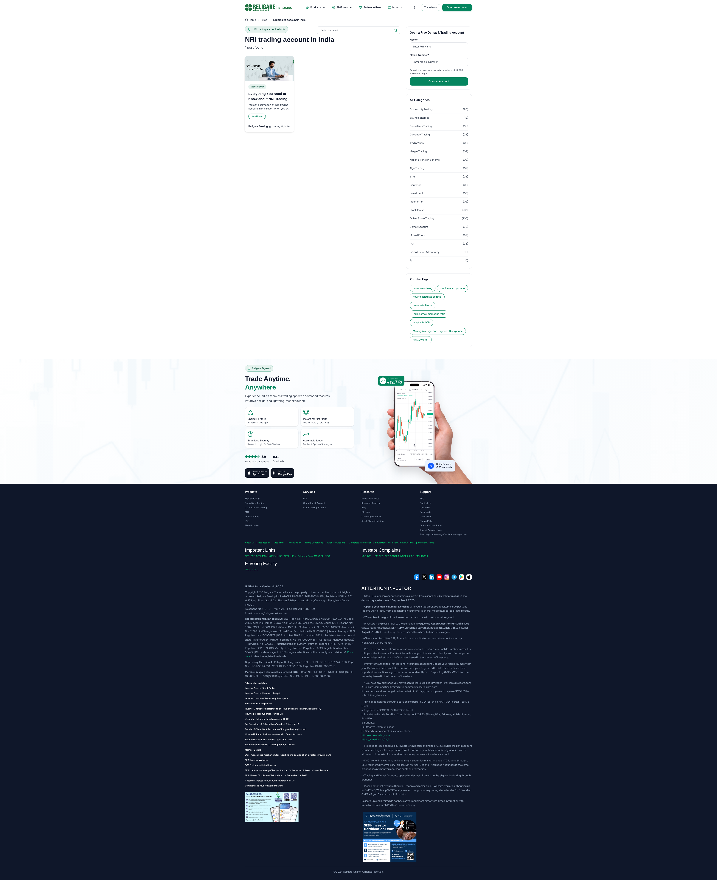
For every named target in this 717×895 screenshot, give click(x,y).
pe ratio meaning (422, 288)
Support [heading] (425, 492)
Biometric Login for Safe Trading (263, 444)
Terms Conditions (314, 542)
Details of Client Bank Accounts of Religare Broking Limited (275, 729)
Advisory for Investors (256, 683)
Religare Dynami (261, 368)
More (395, 7)
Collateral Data (305, 556)
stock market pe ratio (452, 288)
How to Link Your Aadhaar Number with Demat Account (273, 734)
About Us (249, 542)
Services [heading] (309, 492)
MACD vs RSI (421, 339)
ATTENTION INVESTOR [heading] (386, 588)
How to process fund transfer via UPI (264, 713)
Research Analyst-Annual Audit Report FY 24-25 (270, 780)
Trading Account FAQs (431, 530)
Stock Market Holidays (372, 521)
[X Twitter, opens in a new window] (424, 577)
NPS (305, 498)
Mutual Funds (252, 516)
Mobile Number (425, 55)
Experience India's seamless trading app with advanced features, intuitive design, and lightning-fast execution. (287, 398)
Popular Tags (419, 279)
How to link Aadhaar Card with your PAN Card (268, 739)
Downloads (425, 512)
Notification (264, 542)
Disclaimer (279, 542)
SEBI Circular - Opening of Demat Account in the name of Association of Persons (286, 770)
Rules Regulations (336, 542)
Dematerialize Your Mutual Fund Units (264, 785)
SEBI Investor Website (256, 760)
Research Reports (370, 503)
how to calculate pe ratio (427, 296)
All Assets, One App (257, 422)
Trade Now (430, 7)
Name (420, 39)
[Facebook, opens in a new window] (416, 577)
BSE (253, 556)
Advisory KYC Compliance (258, 703)
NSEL (286, 556)
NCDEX (272, 556)
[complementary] (358, 577)
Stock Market (257, 86)
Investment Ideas (370, 498)
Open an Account (457, 7)
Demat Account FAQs (431, 525)
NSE (247, 556)
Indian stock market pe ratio (429, 314)
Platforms (342, 7)
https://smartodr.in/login (375, 739)
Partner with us (372, 7)
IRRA (293, 556)
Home (252, 19)
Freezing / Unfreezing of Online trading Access (444, 534)
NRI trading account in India (289, 19)
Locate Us (425, 507)
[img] (417, 432)
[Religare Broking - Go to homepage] (271, 7)
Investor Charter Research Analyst (262, 693)
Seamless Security (258, 440)
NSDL (248, 569)
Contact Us (425, 503)
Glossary (365, 512)
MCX (264, 556)
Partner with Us (426, 542)
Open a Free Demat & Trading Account (437, 32)
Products (315, 7)
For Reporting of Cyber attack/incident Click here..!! (272, 724)
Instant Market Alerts (315, 418)
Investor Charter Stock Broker (260, 688)
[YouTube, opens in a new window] (439, 577)
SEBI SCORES (392, 556)
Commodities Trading (256, 507)
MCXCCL (318, 556)
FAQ (422, 498)
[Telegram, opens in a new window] (454, 577)
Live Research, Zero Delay (316, 422)
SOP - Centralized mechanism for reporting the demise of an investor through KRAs (288, 755)
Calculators (425, 516)
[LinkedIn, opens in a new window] (431, 577)
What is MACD (421, 322)
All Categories (420, 100)
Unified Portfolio (256, 418)
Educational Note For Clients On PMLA (395, 542)
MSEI (280, 556)
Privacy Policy (294, 542)
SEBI (258, 556)
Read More (257, 116)
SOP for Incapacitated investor (261, 765)
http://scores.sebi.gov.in (375, 735)
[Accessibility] (415, 7)
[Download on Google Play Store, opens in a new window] (461, 577)
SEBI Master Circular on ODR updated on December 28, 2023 (276, 775)
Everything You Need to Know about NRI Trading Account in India (267, 97)
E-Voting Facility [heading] (261, 563)
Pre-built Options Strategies (317, 444)
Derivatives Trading (254, 503)
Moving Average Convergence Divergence (438, 331)
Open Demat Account (314, 503)
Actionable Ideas (313, 440)
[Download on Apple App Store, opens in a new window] (469, 577)
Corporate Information (360, 542)
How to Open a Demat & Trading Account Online (270, 744)
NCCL (328, 556)
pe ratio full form (422, 305)
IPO (247, 521)
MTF (247, 512)
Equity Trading (252, 498)
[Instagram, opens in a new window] (446, 577)
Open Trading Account (314, 507)
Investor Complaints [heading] (381, 550)
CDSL (255, 569)
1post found (254, 47)
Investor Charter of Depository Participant (266, 698)
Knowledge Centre (371, 516)
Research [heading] (367, 492)
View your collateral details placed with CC (267, 719)
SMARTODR (422, 556)
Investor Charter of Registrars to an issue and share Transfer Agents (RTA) (283, 708)
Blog (264, 19)
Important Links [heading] (260, 550)
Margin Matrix (427, 521)
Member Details (253, 750)
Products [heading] (251, 492)
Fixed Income (252, 525)
